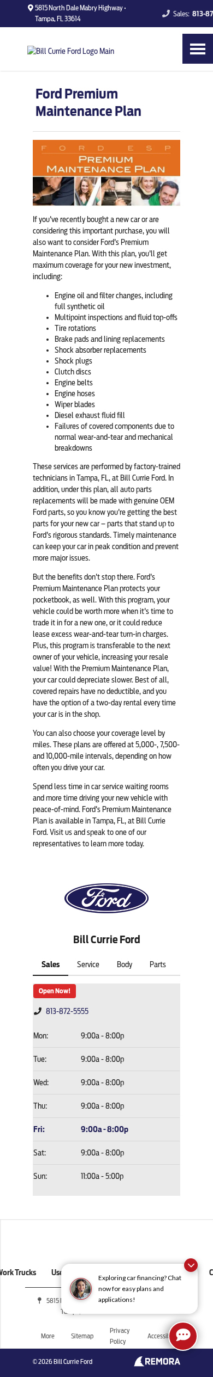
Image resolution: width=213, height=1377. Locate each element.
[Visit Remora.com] (157, 1364)
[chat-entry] (183, 1336)
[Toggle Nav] (197, 49)
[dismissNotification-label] (191, 1265)
